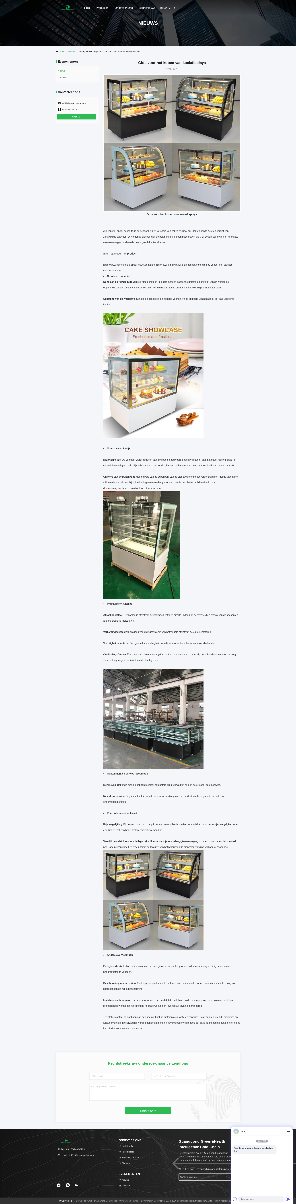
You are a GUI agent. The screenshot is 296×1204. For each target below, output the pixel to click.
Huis (87, 7)
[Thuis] (68, 7)
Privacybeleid (65, 1201)
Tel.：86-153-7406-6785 (72, 1149)
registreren (232, 1177)
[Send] (288, 1199)
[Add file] (235, 1199)
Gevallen (62, 77)
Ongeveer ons (124, 7)
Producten (102, 7)
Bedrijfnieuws (147, 7)
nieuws (71, 51)
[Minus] (288, 1131)
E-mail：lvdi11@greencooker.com (77, 1155)
